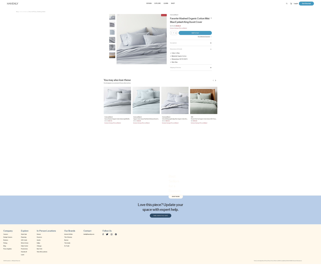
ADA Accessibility (282, 260)
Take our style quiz (160, 215)
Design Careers (7, 237)
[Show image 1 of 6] (112, 17)
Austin (39, 240)
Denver (39, 234)
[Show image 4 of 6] (112, 40)
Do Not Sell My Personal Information (293, 260)
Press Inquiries (7, 249)
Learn (22, 254)
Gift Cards (24, 240)
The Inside (67, 243)
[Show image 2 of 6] (112, 25)
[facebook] (103, 234)
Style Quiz (24, 234)
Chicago (39, 246)
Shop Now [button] (176, 196)
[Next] (215, 80)
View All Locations (42, 252)
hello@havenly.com (89, 234)
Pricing (5, 243)
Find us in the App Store (259, 260)
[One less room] (171, 33)
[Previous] (213, 80)
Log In (296, 3)
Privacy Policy (267, 260)
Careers (5, 234)
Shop (17, 11)
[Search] (286, 3)
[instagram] (112, 234)
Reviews (5, 240)
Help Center (24, 246)
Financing (23, 237)
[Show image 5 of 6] (112, 47)
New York (39, 249)
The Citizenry (68, 237)
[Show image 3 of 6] (112, 32)
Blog (4, 246)
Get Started (306, 3)
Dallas (38, 243)
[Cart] (291, 3)
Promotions (24, 249)
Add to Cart (195, 33)
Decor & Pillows (32, 11)
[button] (142, 39)
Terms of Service (274, 260)
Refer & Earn (24, 243)
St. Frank (66, 246)
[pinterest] (116, 234)
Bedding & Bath (41, 11)
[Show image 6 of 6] (112, 55)
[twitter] (107, 234)
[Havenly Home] (18, 3)
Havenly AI (24, 252)
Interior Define (68, 234)
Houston (39, 237)
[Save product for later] (119, 16)
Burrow (66, 240)
